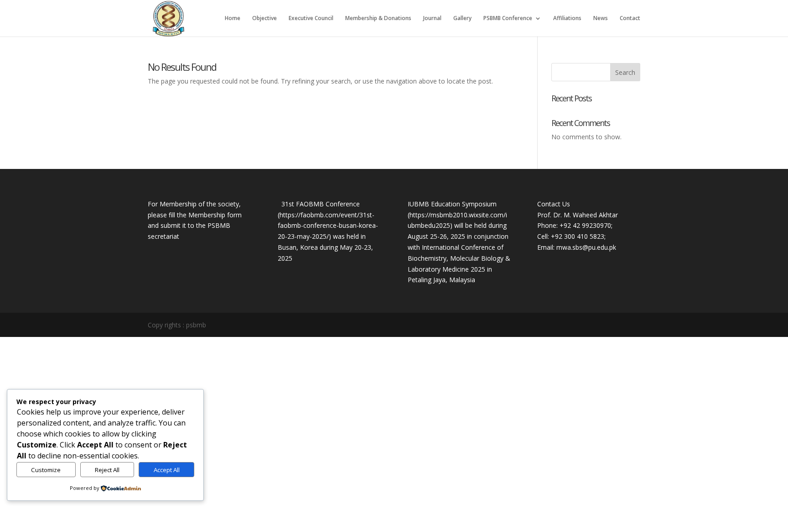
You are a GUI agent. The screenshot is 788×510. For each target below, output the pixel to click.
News (600, 18)
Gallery (462, 18)
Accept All (167, 470)
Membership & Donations (378, 18)
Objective (264, 18)
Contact (630, 18)
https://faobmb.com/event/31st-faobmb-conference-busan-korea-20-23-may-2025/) (328, 225)
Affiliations (567, 18)
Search (625, 72)
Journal (432, 18)
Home (232, 18)
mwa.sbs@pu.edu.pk (586, 247)
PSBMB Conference (507, 18)
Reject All (107, 470)
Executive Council (311, 18)
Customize (46, 470)
